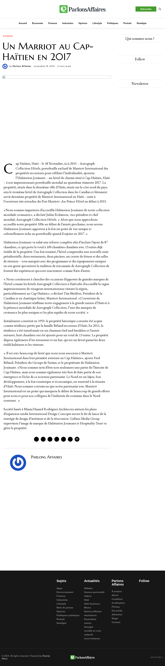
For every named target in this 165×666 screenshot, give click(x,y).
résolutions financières (90, 617)
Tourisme (7, 36)
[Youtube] (16, 9)
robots (87, 623)
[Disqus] (57, 517)
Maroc (87, 607)
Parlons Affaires (22, 66)
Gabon (88, 596)
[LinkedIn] (147, 68)
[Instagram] (3, 9)
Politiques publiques (68, 615)
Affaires (88, 588)
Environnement (65, 592)
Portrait (61, 619)
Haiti (86, 600)
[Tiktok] (140, 594)
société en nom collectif (92, 632)
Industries (62, 600)
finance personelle (94, 592)
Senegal (88, 627)
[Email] (77, 439)
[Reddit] (70, 439)
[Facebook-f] (140, 588)
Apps (59, 588)
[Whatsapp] (63, 439)
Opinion (61, 611)
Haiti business (92, 603)
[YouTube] (154, 68)
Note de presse (65, 607)
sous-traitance (92, 638)
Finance (61, 596)
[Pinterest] (50, 439)
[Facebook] (36, 439)
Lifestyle (61, 603)
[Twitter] (9, 9)
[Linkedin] (22, 9)
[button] (159, 9)
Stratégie (61, 623)
